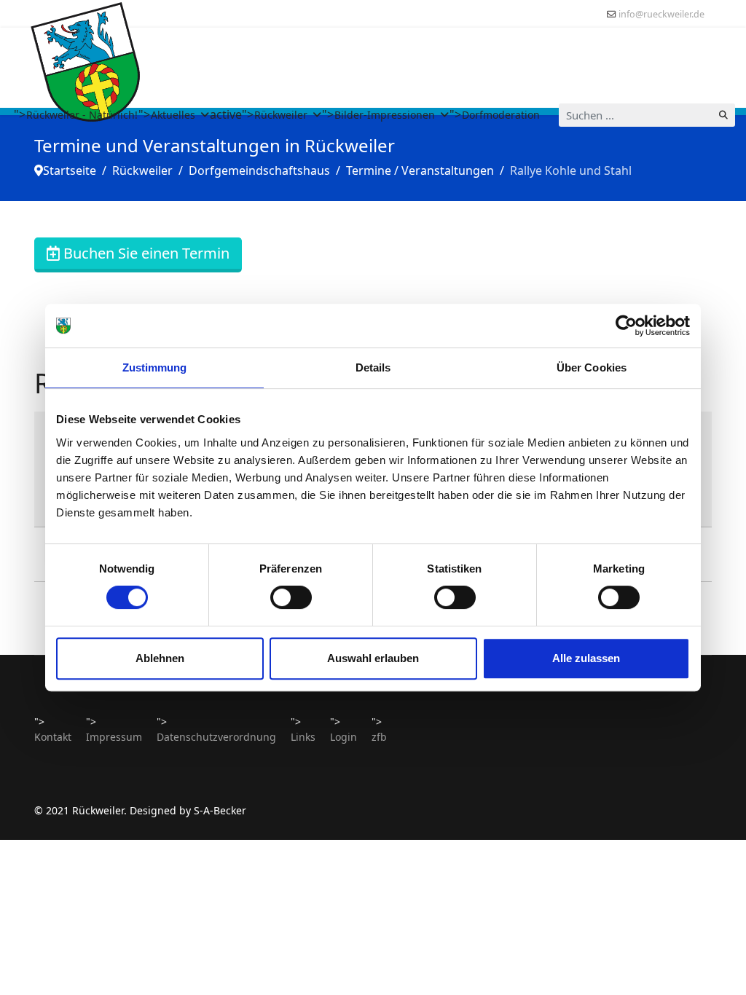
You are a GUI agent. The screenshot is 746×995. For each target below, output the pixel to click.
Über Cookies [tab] (592, 367)
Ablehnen (160, 658)
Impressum (114, 737)
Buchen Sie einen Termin (144, 253)
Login (343, 737)
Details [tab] (373, 367)
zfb (379, 737)
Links (303, 737)
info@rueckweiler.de (661, 14)
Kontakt (52, 737)
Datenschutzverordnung (216, 737)
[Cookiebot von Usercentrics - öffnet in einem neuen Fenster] (626, 326)
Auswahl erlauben (373, 658)
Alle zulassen (586, 658)
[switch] (291, 597)
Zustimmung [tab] (154, 367)
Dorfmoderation (501, 115)
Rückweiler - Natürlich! (82, 115)
